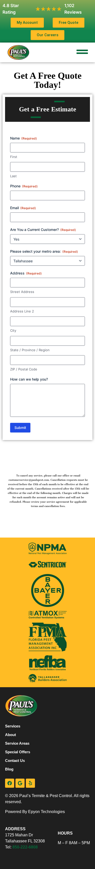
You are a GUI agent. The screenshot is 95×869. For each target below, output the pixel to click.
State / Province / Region (30, 350)
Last (13, 176)
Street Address (22, 292)
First (13, 157)
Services (12, 726)
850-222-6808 (25, 847)
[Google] (20, 783)
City (13, 330)
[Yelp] (30, 783)
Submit (20, 427)
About (10, 735)
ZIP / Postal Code (23, 369)
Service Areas (17, 743)
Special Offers (17, 752)
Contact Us (15, 760)
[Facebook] (9, 783)
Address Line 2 (22, 311)
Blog (9, 769)
